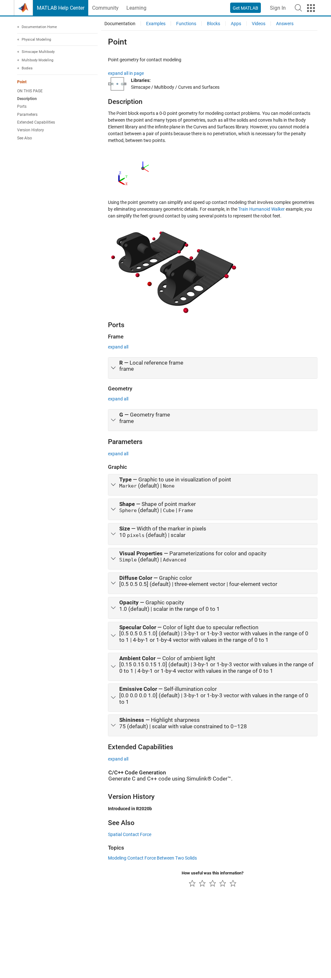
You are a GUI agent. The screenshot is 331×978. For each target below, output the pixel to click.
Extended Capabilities (36, 122)
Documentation (119, 23)
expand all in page (126, 73)
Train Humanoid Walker (261, 209)
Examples (156, 23)
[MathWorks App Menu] (311, 8)
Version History (30, 130)
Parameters (27, 114)
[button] (298, 7)
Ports (22, 106)
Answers (285, 23)
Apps (236, 23)
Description (27, 98)
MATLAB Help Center (60, 8)
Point (22, 82)
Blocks (213, 23)
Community (105, 8)
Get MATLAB (245, 8)
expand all (118, 346)
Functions (186, 23)
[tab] (212, 368)
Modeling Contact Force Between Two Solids (152, 858)
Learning (136, 8)
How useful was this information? (212, 873)
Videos (258, 23)
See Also (24, 138)
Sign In (278, 8)
